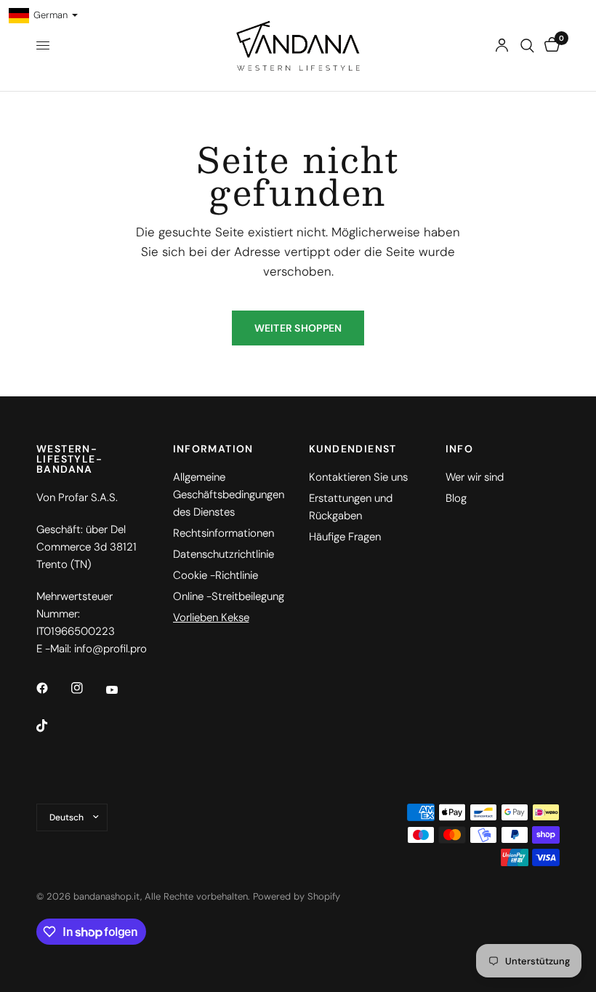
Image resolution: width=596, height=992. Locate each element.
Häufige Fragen (345, 536)
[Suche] (527, 45)
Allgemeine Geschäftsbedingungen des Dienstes (228, 494)
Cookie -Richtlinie (215, 575)
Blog (456, 498)
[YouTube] (122, 690)
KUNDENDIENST (353, 449)
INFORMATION (213, 449)
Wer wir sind (475, 477)
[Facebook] (52, 688)
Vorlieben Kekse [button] (211, 617)
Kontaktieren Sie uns (358, 477)
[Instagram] (87, 688)
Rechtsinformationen (223, 533)
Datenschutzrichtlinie (223, 554)
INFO (460, 449)
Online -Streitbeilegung (228, 596)
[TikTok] (52, 726)
